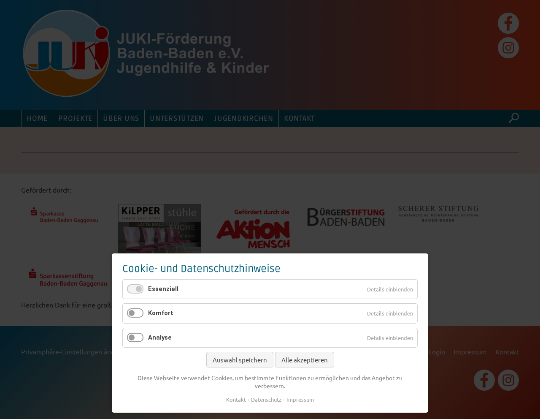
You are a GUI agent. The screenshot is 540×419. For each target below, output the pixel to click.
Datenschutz (266, 399)
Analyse (160, 337)
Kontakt (236, 399)
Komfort (160, 313)
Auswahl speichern (240, 360)
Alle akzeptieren (304, 360)
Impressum (300, 399)
